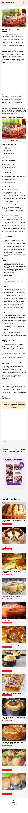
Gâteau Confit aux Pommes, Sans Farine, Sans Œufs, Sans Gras (12, 743)
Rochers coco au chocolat (10, 669)
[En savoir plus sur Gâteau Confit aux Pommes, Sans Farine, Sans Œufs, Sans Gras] (13, 732)
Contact (13, 802)
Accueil (13, 800)
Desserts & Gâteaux (7, 523)
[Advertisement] (14, 79)
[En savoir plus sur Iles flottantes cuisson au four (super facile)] (13, 510)
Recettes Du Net (10, 2)
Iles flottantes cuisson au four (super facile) (13, 521)
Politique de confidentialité (13, 807)
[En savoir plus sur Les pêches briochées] (13, 757)
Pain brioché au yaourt (9, 620)
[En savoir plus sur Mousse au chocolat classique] (13, 781)
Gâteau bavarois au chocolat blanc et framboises (13, 546)
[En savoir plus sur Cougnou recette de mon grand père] (13, 634)
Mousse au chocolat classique (11, 792)
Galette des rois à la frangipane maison (12, 572)
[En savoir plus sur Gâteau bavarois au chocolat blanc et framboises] (13, 535)
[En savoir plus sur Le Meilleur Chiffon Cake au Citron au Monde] (13, 707)
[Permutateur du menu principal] (25, 2)
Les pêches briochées (9, 768)
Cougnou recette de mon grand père (13, 645)
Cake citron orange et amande (11, 693)
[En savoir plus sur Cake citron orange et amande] (13, 682)
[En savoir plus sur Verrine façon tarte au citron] (13, 586)
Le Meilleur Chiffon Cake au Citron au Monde (13, 717)
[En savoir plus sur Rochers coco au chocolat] (13, 658)
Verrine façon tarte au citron (11, 596)
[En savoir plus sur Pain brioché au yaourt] (13, 610)
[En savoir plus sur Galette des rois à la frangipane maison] (13, 561)
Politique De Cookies (13, 804)
